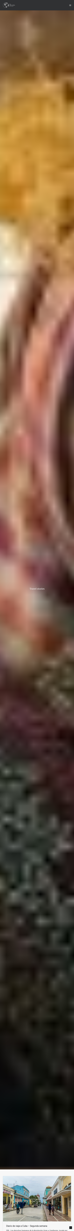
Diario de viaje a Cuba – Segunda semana (26, 1226)
